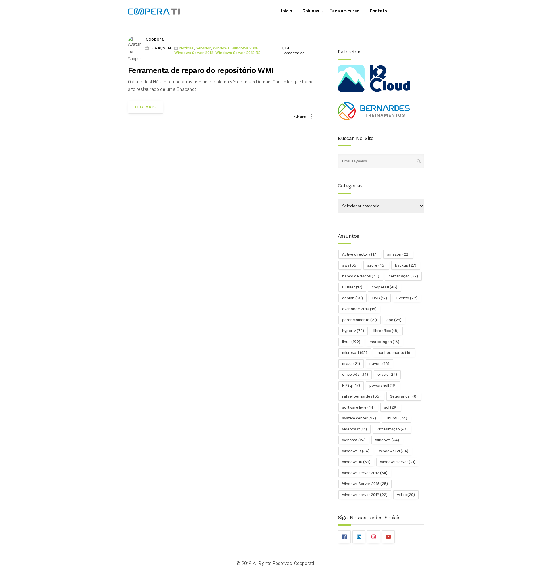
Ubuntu (396, 418)
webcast (354, 440)
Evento (406, 298)
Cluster (352, 287)
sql (391, 407)
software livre (358, 407)
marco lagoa (384, 342)
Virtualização (392, 429)
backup (405, 265)
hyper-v (353, 331)
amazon (398, 254)
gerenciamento (359, 320)
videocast (354, 429)
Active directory (359, 254)
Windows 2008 (244, 48)
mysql (351, 363)
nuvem (379, 363)
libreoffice (386, 331)
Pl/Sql (351, 385)
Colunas (310, 11)
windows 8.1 (393, 451)
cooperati (384, 287)
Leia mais (145, 107)
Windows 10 (356, 462)
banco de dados (360, 276)
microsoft (354, 352)
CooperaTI (157, 39)
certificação (403, 276)
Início (286, 11)
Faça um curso (344, 11)
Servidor (203, 48)
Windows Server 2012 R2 (237, 53)
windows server (397, 462)
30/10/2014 (161, 48)
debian (352, 298)
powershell (382, 385)
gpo (394, 320)
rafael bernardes (361, 396)
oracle (387, 374)
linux (351, 342)
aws (350, 265)
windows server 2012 (365, 473)
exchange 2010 (359, 309)
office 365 (355, 374)
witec (406, 494)
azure (376, 265)
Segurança (404, 396)
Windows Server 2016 (365, 484)
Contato (378, 11)
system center (359, 418)
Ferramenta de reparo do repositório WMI (201, 70)
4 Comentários (293, 50)
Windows (221, 48)
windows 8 (355, 451)
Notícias (186, 48)
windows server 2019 (365, 494)
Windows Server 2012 (193, 53)
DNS (379, 298)
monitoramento (394, 352)
